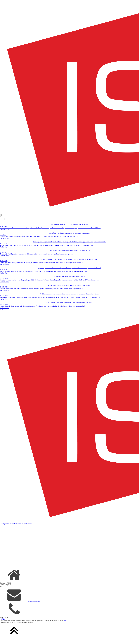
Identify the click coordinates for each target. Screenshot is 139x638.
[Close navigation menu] (4, 219)
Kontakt (29, 524)
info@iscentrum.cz (34, 601)
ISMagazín (17, 524)
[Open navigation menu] (1, 215)
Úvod (1, 524)
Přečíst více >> (4, 229)
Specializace (7, 524)
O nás (12, 524)
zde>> (65, 620)
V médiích (24, 524)
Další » (5, 309)
